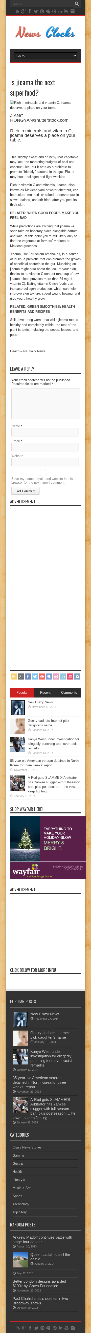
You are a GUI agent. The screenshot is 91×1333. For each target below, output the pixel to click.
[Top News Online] (45, 36)
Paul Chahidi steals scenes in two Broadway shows (40, 1300)
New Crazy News (40, 702)
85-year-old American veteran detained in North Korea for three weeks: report (39, 1082)
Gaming (18, 1155)
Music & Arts (22, 1188)
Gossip (18, 1163)
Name (15, 426)
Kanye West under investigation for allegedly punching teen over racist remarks (53, 743)
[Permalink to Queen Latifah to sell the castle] (20, 1266)
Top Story (20, 1212)
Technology (21, 1204)
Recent (45, 692)
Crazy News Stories (27, 1147)
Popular (22, 692)
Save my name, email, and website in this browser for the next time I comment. (42, 480)
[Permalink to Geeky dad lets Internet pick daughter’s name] (17, 732)
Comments (69, 692)
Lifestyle (19, 1180)
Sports (17, 1196)
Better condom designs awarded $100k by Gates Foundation (39, 1283)
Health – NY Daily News (27, 351)
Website (17, 456)
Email (15, 441)
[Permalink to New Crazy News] (17, 714)
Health (17, 1172)
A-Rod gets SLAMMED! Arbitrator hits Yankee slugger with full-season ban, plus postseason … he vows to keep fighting (44, 1108)
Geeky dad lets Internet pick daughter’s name (49, 1035)
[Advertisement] (48, 584)
